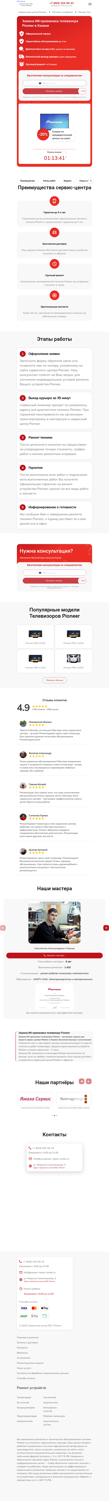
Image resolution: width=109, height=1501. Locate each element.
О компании (23, 1357)
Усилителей (49, 1397)
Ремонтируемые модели (30, 1362)
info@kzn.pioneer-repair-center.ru (51, 1158)
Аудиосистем (50, 1402)
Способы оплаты (26, 1378)
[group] (35, 1100)
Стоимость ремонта (27, 1337)
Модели (67, 180)
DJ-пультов (23, 1402)
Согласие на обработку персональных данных (43, 1373)
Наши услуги (24, 1368)
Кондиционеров (26, 1407)
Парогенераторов (27, 1416)
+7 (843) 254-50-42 (62, 3)
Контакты (22, 1347)
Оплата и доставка (27, 1342)
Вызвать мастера (55, 955)
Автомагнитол (25, 1421)
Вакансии (22, 1352)
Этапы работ (49, 180)
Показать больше (54, 680)
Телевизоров (24, 1397)
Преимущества (27, 180)
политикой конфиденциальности (75, 97)
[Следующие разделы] (90, 180)
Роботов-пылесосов (54, 1416)
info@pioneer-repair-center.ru (39, 1272)
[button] (106, 928)
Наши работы (86, 180)
